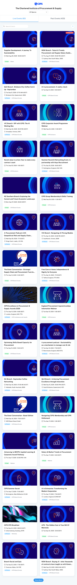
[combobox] (38, 12)
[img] (38, 4)
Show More (38, 580)
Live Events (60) (19, 18)
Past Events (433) (58, 18)
